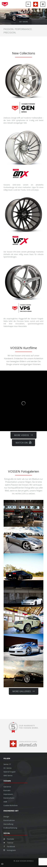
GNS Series (7, 775)
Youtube (10, 839)
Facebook (11, 846)
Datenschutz (8, 798)
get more (23, 21)
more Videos (22, 435)
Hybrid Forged (9, 772)
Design (6, 816)
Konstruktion (9, 820)
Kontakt (6, 790)
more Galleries (22, 691)
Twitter (10, 843)
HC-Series (7, 768)
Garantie (7, 786)
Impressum (8, 794)
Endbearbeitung (10, 828)
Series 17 (7, 764)
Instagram (11, 850)
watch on (22, 442)
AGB (5, 802)
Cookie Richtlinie (10, 805)
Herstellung (8, 824)
